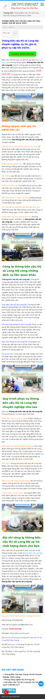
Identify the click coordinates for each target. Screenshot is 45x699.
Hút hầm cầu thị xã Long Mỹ (14, 304)
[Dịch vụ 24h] (20, 5)
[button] (13, 34)
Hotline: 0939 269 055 (22, 54)
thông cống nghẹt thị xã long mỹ (19, 679)
